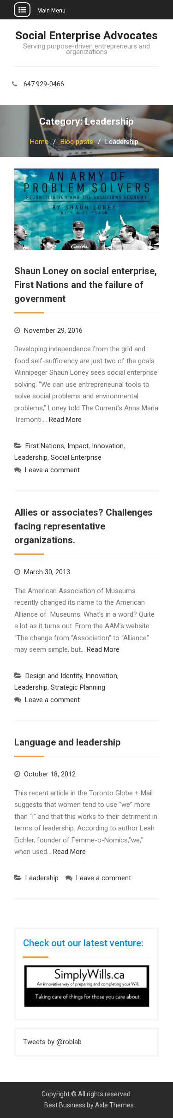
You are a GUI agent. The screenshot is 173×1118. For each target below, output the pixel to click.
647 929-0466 (44, 84)
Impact (78, 446)
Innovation (108, 446)
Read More (65, 419)
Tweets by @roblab (52, 1042)
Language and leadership (67, 742)
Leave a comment (52, 470)
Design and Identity (53, 676)
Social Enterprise (76, 457)
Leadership (31, 457)
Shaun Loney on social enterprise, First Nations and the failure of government (85, 284)
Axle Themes (114, 1105)
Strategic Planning (78, 687)
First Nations (44, 446)
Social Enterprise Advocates (86, 35)
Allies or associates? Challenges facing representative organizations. (83, 526)
